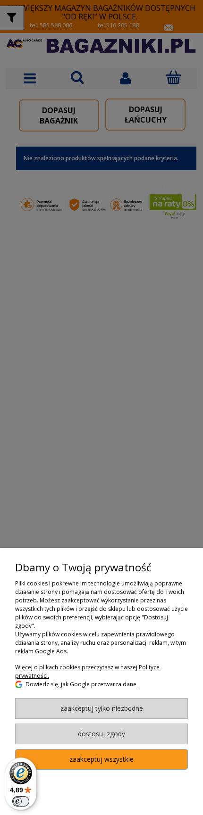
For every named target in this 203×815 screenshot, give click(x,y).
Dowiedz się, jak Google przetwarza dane (80, 684)
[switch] (20, 801)
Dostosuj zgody (101, 733)
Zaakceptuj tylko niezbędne (101, 708)
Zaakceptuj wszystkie (101, 759)
